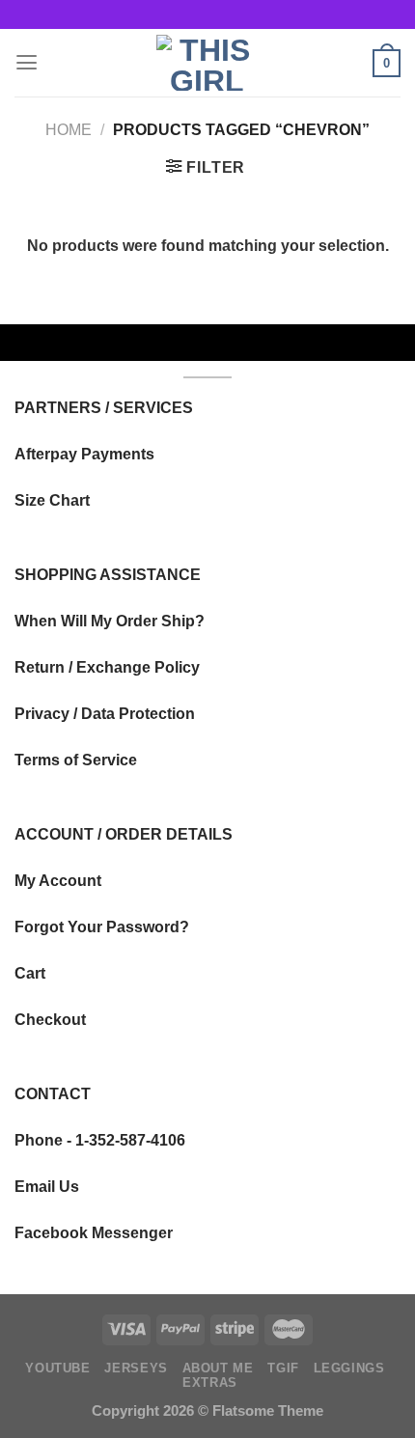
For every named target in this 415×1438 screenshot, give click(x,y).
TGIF (283, 1368)
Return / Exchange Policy (107, 667)
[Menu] (26, 63)
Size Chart (52, 500)
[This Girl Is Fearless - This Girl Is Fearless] (207, 63)
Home (68, 129)
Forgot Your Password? (101, 926)
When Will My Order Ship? (109, 620)
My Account (57, 880)
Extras (209, 1383)
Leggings (349, 1368)
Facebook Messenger (93, 1232)
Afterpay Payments (84, 453)
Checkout (50, 1019)
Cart (29, 973)
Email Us (46, 1186)
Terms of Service (75, 759)
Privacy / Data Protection (104, 713)
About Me (218, 1368)
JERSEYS (135, 1368)
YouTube (57, 1368)
